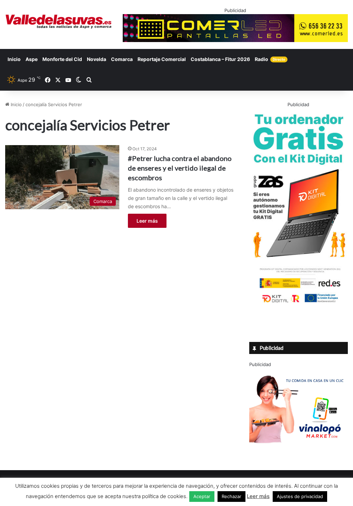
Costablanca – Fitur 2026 (220, 59)
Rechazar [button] (231, 496)
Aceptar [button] (201, 496)
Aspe (32, 59)
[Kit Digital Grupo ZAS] (298, 303)
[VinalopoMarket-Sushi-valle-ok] (298, 449)
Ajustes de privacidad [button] (300, 496)
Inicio (14, 59)
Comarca (122, 59)
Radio (270, 59)
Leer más (147, 221)
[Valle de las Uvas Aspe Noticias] (58, 21)
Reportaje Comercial (162, 59)
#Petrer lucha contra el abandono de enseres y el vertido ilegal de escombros (180, 168)
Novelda (96, 59)
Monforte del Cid (62, 59)
